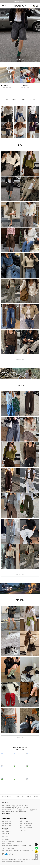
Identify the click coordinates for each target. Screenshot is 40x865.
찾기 (6, 6)
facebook (10, 854)
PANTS (14, 100)
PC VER (36, 796)
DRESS (23, 100)
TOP (6, 100)
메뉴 (3, 5)
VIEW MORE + (20, 359)
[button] (16, 59)
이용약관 (16, 796)
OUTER (32, 100)
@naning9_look (20, 749)
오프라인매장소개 (26, 796)
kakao (16, 854)
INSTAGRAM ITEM (13, 854)
